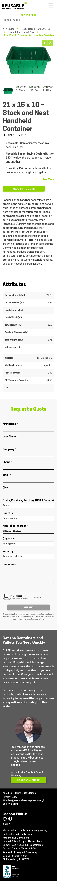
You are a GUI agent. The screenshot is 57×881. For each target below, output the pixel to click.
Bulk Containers (29, 831)
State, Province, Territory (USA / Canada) (28, 500)
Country (8, 513)
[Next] (50, 43)
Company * (9, 449)
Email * (7, 475)
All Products (8, 29)
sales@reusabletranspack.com (23, 801)
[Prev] (44, 43)
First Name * (10, 424)
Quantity (8, 539)
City (5, 487)
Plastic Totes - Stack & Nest (21, 32)
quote (6, 706)
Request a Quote (28, 781)
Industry (8, 551)
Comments (9, 564)
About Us (7, 793)
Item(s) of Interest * (15, 526)
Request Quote (24, 189)
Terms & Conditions (25, 793)
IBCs (33, 849)
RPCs (43, 831)
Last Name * (10, 436)
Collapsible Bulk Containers (17, 834)
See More (48, 179)
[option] (28, 59)
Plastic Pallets (10, 831)
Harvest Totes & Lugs (14, 841)
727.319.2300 (28, 15)
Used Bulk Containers (30, 845)
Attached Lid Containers (16, 838)
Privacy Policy (10, 797)
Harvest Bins (35, 841)
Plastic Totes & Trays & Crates (35, 29)
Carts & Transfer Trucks (15, 849)
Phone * (7, 462)
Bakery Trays (9, 845)
